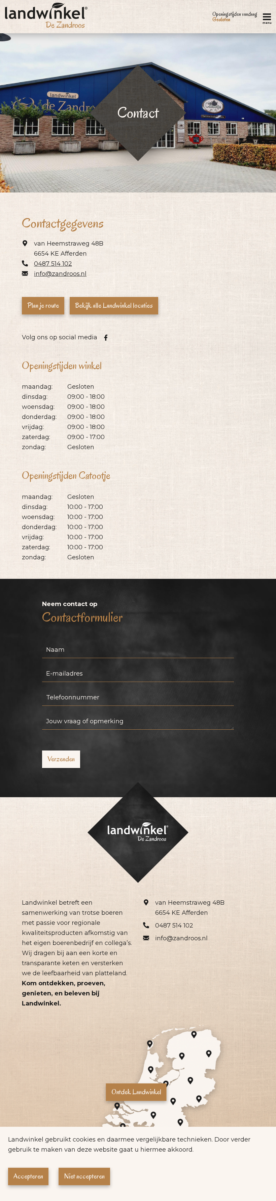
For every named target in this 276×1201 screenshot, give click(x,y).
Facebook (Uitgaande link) (106, 338)
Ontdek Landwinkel (136, 1092)
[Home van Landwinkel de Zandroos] (46, 17)
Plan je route (43, 305)
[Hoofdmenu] (267, 16)
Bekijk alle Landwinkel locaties (114, 305)
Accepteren (28, 1176)
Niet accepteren (84, 1176)
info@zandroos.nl (60, 273)
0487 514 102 (53, 263)
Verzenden (61, 759)
